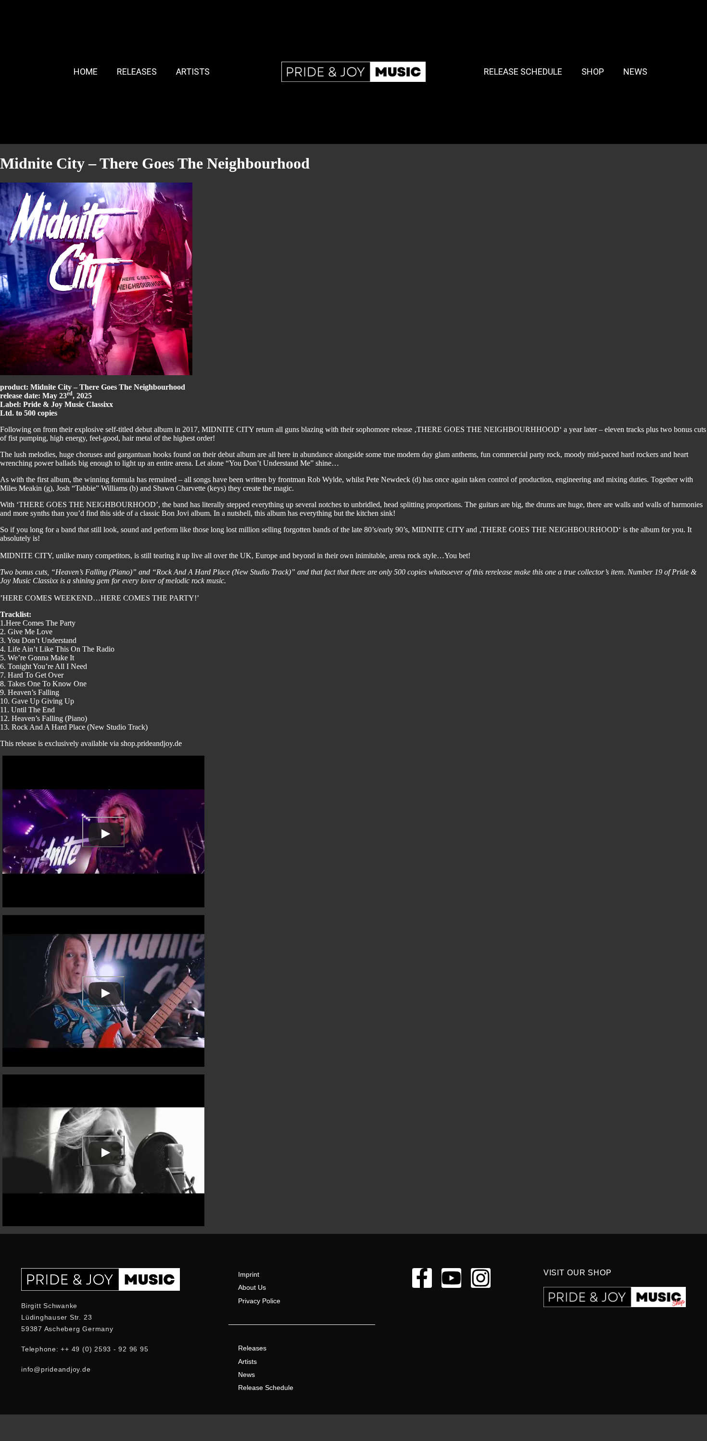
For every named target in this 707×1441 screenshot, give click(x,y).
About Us (252, 1287)
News (635, 71)
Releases (137, 71)
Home (86, 71)
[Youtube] (451, 1278)
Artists (193, 71)
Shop (592, 71)
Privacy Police (259, 1301)
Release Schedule (523, 71)
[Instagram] (481, 1278)
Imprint (248, 1274)
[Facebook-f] (422, 1278)
